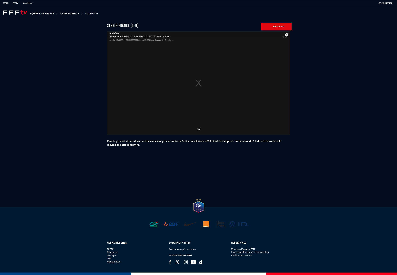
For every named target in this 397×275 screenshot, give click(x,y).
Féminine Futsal (116, 14)
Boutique (111, 255)
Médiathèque (113, 261)
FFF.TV (15, 3)
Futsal (98, 14)
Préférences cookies (241, 255)
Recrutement (27, 3)
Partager (278, 26)
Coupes (90, 13)
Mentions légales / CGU (243, 249)
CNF (109, 258)
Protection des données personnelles (250, 252)
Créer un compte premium (182, 249)
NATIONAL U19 (109, 14)
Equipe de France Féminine (60, 14)
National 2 (149, 14)
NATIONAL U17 (130, 14)
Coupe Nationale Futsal (135, 14)
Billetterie (112, 252)
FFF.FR (5, 3)
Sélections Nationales (145, 14)
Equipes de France (42, 13)
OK (198, 129)
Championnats (70, 13)
